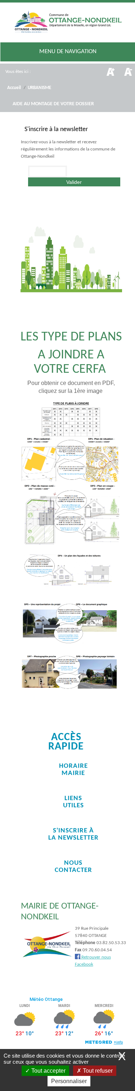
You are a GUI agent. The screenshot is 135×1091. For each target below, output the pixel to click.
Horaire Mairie (73, 770)
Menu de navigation (67, 51)
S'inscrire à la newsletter (73, 834)
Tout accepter (48, 1071)
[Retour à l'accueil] (68, 23)
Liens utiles (73, 802)
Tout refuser (97, 1071)
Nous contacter (73, 867)
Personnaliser (69, 1081)
